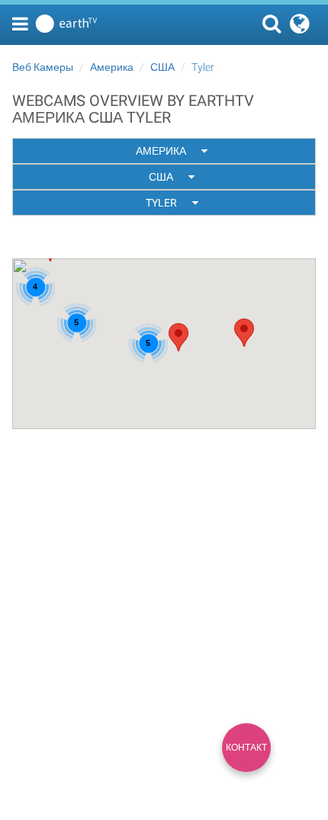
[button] (244, 332)
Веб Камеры (42, 67)
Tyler (202, 67)
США (162, 67)
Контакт (246, 747)
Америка (111, 67)
